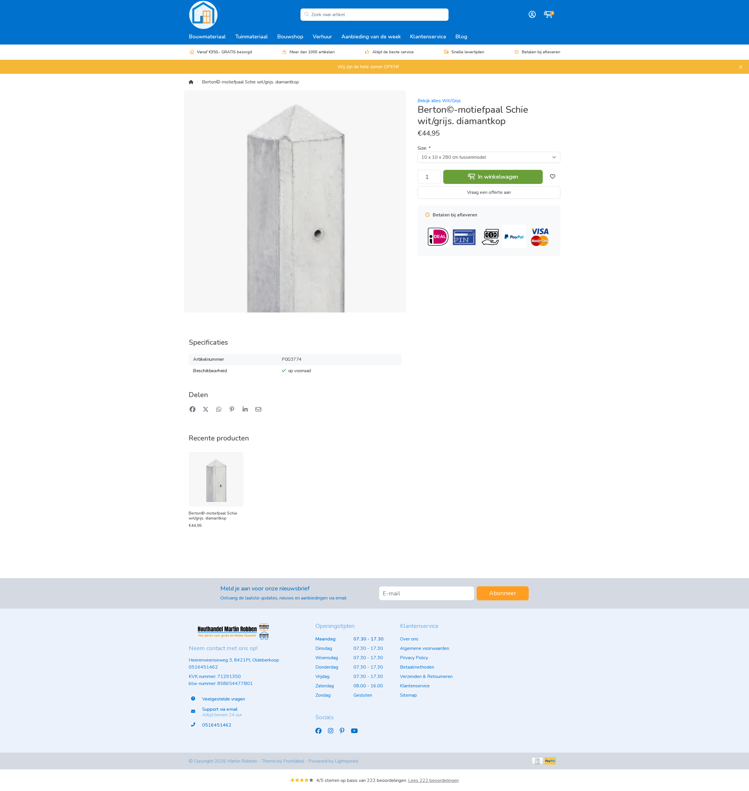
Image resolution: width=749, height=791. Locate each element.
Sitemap (408, 695)
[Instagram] (333, 731)
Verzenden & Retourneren (426, 676)
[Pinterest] (344, 731)
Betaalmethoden (417, 667)
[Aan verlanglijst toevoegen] (552, 177)
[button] (531, 14)
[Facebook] (320, 731)
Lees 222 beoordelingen (433, 780)
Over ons (409, 639)
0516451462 (203, 667)
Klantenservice (428, 36)
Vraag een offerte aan (489, 192)
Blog (461, 36)
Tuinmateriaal (251, 36)
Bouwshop (290, 36)
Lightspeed (346, 761)
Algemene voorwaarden (424, 648)
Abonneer (502, 593)
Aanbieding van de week (371, 36)
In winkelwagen (497, 177)
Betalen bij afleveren (541, 52)
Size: (424, 148)
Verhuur (322, 36)
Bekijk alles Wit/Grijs (439, 101)
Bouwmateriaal (207, 36)
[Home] (191, 82)
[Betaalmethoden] (537, 761)
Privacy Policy (414, 658)
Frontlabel (293, 761)
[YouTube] (357, 731)
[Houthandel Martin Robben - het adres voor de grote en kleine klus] (244, 14)
